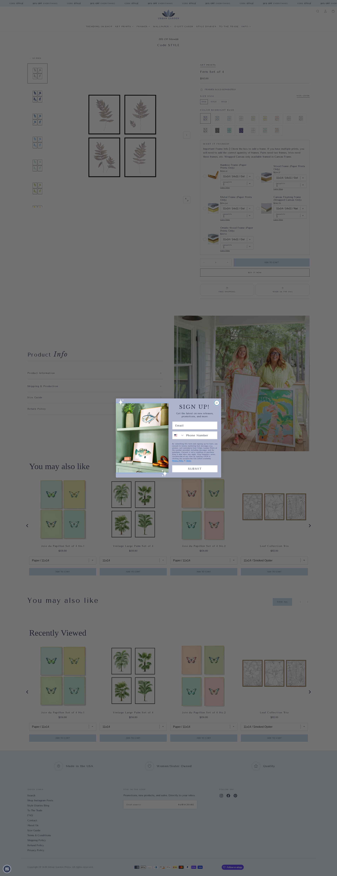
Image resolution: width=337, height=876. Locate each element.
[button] (7, 869)
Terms (188, 461)
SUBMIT (195, 468)
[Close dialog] (216, 402)
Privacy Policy (177, 461)
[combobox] (178, 435)
